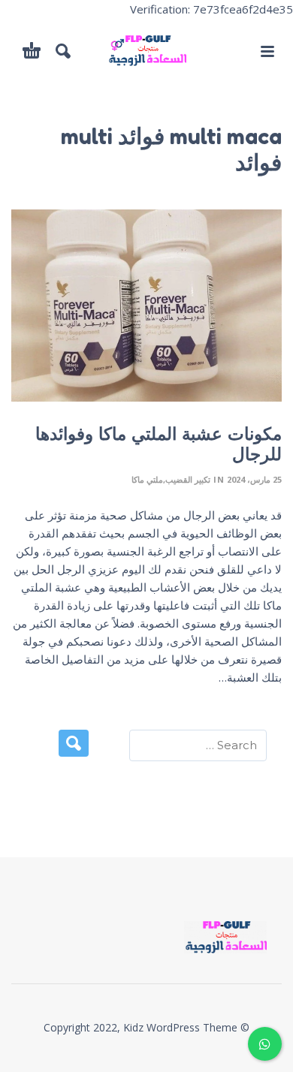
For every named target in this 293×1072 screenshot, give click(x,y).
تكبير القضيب (187, 479)
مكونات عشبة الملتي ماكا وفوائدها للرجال (158, 444)
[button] (266, 51)
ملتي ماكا (147, 479)
